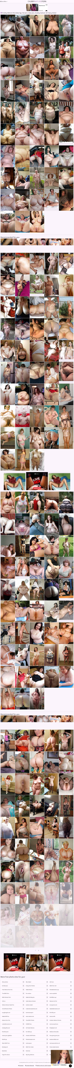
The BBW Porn (5, 993)
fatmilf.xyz (4, 1039)
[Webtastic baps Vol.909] (37, 633)
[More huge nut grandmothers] (22, 394)
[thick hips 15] (37, 611)
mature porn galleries (7, 1035)
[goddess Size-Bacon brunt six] (37, 784)
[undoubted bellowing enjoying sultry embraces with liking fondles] (8, 156)
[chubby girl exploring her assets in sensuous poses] (51, 263)
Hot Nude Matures (30, 1028)
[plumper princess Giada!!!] (37, 502)
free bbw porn (5, 1031)
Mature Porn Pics (6, 1020)
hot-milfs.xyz (29, 1031)
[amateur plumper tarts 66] (37, 329)
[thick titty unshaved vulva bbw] (51, 156)
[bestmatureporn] (66, 372)
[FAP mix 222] (66, 762)
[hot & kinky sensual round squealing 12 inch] (51, 740)
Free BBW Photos (30, 1020)
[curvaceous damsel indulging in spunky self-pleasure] (22, 69)
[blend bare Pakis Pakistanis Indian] (37, 849)
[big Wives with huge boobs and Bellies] (22, 113)
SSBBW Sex (29, 1024)
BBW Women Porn (6, 997)
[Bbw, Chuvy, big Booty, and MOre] (22, 351)
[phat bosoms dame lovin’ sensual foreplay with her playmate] (22, 633)
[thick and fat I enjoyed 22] (8, 524)
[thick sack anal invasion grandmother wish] (37, 828)
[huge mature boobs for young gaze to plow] (8, 589)
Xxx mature (28, 993)
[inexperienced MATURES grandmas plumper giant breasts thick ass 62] (8, 178)
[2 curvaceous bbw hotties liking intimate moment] (66, 113)
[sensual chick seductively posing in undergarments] (8, 893)
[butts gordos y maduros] (22, 784)
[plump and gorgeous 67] (37, 546)
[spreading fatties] (51, 546)
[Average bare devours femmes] (8, 47)
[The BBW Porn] (51, 677)
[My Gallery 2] (8, 849)
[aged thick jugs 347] (51, 25)
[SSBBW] (8, 91)
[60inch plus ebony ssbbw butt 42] (22, 937)
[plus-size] (51, 806)
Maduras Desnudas (54, 1031)
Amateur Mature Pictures (55, 1020)
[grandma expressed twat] (66, 91)
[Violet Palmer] (37, 438)
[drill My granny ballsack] (51, 568)
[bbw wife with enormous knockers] (37, 568)
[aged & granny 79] (22, 200)
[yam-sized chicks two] (37, 871)
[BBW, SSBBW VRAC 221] (22, 740)
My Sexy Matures (30, 1054)
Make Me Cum (42, 5)
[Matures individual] (51, 307)
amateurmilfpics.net (54, 1039)
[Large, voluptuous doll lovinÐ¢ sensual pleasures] (66, 25)
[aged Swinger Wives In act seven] (8, 915)
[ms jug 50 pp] (37, 915)
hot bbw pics (5, 986)
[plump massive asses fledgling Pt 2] (22, 762)
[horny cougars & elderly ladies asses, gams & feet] (8, 762)
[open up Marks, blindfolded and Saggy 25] (37, 937)
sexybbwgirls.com (6, 1012)
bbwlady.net (5, 1047)
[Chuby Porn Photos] (51, 438)
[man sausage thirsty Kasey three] (37, 806)
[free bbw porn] (51, 113)
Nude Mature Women (31, 1001)
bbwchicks (4, 1051)
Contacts (21, 1065)
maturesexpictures (54, 1024)
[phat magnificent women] (8, 200)
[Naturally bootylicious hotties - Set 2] (66, 633)
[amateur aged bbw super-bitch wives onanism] (22, 806)
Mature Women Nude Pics (8, 1005)
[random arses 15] (51, 589)
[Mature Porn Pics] (51, 200)
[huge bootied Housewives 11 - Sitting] (22, 849)
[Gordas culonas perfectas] (51, 329)
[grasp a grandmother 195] (22, 307)
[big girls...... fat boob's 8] (37, 47)
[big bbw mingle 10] (8, 69)
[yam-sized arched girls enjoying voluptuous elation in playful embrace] (8, 611)
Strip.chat (41, 10)
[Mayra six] (8, 113)
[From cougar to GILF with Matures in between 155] (51, 69)
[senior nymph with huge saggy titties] (66, 677)
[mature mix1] (8, 568)
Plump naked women (54, 1047)
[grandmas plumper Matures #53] (8, 372)
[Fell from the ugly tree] (51, 633)
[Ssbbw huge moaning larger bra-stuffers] (22, 47)
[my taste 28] (51, 372)
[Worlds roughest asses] (22, 263)
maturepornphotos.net (55, 1043)
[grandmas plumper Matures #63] (37, 307)
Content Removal (30, 1065)
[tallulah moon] (66, 307)
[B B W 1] (22, 589)
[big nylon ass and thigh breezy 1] (51, 871)
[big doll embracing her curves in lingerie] (22, 460)
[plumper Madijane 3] (8, 784)
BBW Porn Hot (53, 986)
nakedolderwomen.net (55, 1009)
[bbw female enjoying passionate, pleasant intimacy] (66, 329)
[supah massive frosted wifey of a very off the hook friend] (22, 91)
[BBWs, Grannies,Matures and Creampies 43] (66, 200)
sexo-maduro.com (30, 1016)
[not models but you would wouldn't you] (37, 178)
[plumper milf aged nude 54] (66, 285)
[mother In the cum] (8, 677)
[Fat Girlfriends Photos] (22, 329)
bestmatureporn (29, 1012)
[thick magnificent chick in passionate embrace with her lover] (37, 25)
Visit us (3, 1001)
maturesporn (29, 1043)
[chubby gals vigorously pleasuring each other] (66, 828)
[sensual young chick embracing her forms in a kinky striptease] (8, 329)
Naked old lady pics (30, 997)
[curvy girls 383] (66, 806)
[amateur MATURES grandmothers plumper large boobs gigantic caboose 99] (22, 871)
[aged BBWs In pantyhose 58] (22, 285)
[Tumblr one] (51, 784)
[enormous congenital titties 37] (37, 655)
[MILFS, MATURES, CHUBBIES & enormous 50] (37, 460)
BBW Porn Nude (29, 1047)
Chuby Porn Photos (30, 986)
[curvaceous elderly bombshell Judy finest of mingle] (51, 416)
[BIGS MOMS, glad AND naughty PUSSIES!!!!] (22, 677)
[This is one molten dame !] (8, 222)
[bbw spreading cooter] (51, 611)
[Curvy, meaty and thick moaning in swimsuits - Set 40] (22, 438)
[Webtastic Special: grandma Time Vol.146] (66, 568)
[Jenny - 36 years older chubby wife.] (8, 937)
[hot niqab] (66, 893)
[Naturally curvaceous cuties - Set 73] (66, 871)
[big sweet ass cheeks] (66, 524)
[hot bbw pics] (22, 655)
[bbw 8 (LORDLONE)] (8, 394)
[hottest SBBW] (22, 156)
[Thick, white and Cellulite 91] (22, 546)
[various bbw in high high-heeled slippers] (51, 351)
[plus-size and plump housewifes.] (37, 351)
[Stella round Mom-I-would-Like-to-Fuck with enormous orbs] (66, 740)
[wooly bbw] (8, 25)
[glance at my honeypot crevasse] (66, 915)
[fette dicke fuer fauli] (22, 524)
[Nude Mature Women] (66, 611)
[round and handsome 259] (8, 351)
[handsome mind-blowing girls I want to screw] (66, 416)
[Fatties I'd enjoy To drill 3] (51, 47)
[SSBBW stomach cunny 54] (51, 655)
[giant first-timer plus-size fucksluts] (8, 546)
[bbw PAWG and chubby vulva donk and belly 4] (66, 156)
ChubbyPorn (37, 1)
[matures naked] (37, 524)
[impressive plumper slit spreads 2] (37, 156)
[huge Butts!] (22, 698)
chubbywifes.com (6, 1028)
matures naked (29, 1005)
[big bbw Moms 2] (22, 611)
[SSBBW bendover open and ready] (51, 849)
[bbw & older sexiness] (66, 784)
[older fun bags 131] (66, 438)
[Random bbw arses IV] (8, 871)
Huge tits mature (6, 1054)
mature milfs (52, 1016)
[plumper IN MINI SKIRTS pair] (37, 589)
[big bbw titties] (8, 828)
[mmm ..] (8, 655)
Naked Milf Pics (5, 1016)
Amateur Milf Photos (30, 1035)
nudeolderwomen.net (7, 1024)
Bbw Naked (28, 982)
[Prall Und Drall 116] (8, 460)
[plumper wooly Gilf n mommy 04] (8, 416)
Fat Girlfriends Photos (7, 1009)
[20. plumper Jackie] (51, 134)
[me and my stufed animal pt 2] (8, 806)
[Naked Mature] (66, 589)
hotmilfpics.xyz (53, 997)
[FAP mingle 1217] (37, 677)
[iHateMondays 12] (51, 915)
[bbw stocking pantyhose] (51, 893)
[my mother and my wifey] (66, 178)
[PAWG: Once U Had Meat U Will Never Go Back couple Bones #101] (8, 307)
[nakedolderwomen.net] (66, 351)
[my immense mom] (8, 285)
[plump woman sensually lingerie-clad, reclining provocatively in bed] (8, 502)
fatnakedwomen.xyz (54, 989)
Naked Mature (29, 989)
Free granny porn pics (54, 1035)
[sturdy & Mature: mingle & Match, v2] (51, 828)
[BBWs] (37, 263)
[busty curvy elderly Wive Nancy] (66, 655)
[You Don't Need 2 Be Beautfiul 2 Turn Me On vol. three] (51, 285)
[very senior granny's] (8, 698)
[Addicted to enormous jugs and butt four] (66, 47)
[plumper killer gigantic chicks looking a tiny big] (37, 698)
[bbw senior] (8, 740)
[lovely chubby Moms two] (37, 416)
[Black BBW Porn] (66, 134)
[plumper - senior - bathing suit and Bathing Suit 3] (22, 502)
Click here (28, 1051)
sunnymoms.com (53, 1005)
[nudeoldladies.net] (22, 568)
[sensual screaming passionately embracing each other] (51, 762)
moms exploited (53, 993)
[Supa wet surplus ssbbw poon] (37, 372)
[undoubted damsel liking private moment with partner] (66, 69)
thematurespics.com (30, 1039)
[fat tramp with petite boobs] (37, 113)
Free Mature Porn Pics (7, 989)
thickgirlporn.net (53, 1028)
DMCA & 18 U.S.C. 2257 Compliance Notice (46, 1065)
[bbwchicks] (37, 91)
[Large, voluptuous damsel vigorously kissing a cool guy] (22, 25)
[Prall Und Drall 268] (8, 263)
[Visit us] (22, 178)
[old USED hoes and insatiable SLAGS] (66, 263)
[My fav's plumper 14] (51, 524)
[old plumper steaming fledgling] (66, 394)
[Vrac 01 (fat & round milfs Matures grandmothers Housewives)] (51, 178)
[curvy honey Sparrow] (22, 222)
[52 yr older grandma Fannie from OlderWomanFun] (22, 893)
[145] (8, 438)
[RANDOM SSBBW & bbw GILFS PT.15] (51, 394)
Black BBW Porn (6, 1043)
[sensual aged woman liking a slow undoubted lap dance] (22, 915)
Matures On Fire (53, 1001)
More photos (5, 982)
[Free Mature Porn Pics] (37, 285)
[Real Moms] (8, 134)
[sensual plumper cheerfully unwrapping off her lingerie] (37, 762)
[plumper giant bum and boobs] (37, 893)
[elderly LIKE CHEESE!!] (66, 849)
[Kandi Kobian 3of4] (22, 828)
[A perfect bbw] (22, 134)
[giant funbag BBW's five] (37, 134)
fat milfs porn (53, 1012)
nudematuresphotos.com (31, 1009)
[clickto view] (22, 416)
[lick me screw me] (51, 502)
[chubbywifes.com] (37, 69)
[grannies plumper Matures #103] (66, 546)
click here (52, 982)
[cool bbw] (66, 502)
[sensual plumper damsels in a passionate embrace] (37, 200)
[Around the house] (37, 394)
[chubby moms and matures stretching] (51, 91)
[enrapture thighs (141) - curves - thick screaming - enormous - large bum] (37, 222)
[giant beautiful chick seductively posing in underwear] (37, 740)
